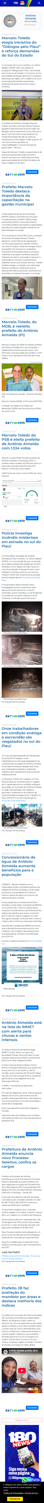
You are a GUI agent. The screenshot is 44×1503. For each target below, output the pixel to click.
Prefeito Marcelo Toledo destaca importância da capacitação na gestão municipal (18, 195)
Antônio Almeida (30, 17)
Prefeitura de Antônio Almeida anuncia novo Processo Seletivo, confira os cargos (22, 1158)
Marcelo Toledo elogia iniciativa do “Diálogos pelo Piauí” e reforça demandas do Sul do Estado (21, 46)
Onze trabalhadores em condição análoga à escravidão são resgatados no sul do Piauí (22, 737)
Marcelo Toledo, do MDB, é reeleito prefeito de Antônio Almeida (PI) (20, 328)
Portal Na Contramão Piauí (14, 801)
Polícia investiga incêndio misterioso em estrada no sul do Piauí (21, 539)
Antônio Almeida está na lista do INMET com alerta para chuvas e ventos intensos (22, 1031)
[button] (20, 1493)
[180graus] (16, 3)
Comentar (32, 172)
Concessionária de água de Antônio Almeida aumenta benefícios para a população (18, 866)
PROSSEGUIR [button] (15, 1499)
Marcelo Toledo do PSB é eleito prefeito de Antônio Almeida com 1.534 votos (21, 441)
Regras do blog (30, 25)
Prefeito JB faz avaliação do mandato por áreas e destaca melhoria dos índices (22, 1297)
